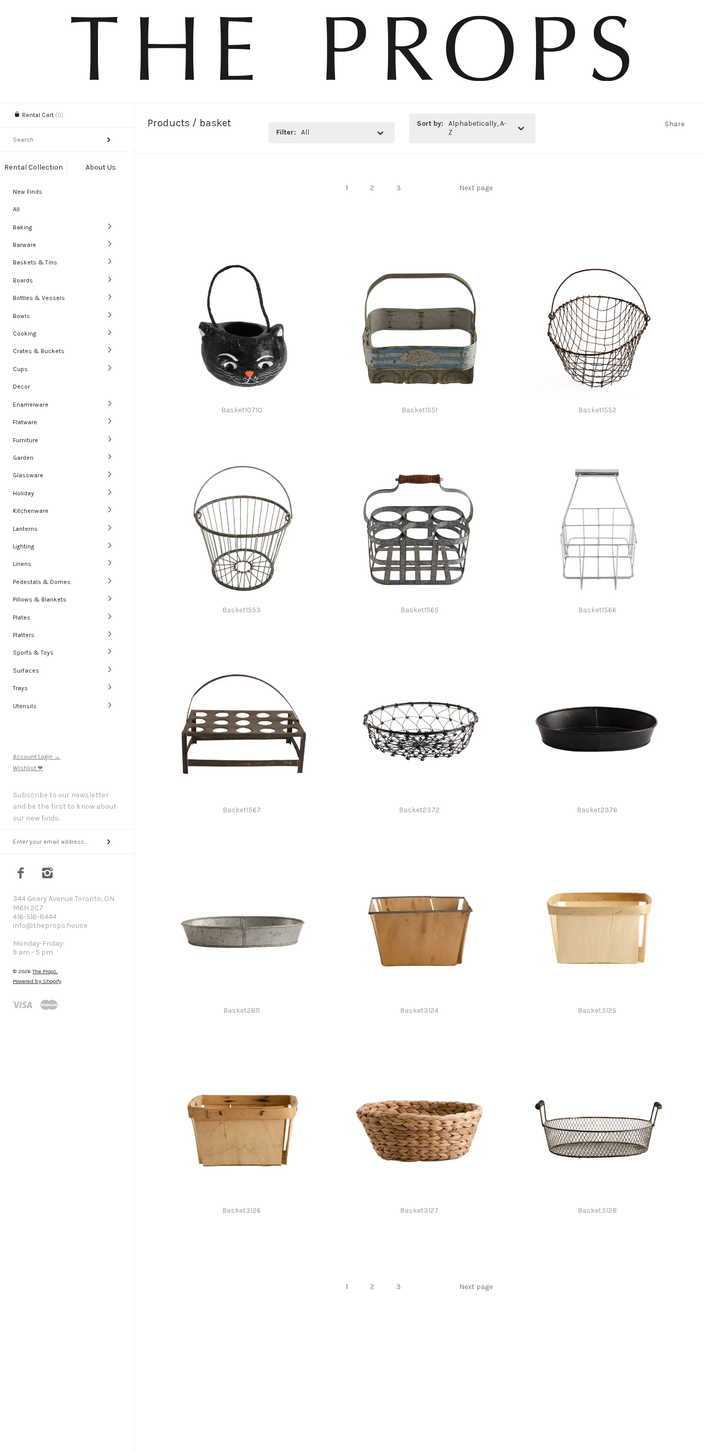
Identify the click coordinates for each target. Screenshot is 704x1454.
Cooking (24, 333)
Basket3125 (597, 1010)
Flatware (25, 422)
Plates (21, 617)
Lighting (23, 546)
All (16, 209)
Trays (20, 688)
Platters (24, 635)
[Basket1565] (419, 462)
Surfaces (26, 670)
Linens (22, 563)
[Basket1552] (597, 262)
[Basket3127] (419, 1063)
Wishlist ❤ (28, 768)
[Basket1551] (419, 262)
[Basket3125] (597, 863)
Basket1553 (241, 610)
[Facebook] (21, 874)
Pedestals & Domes (42, 582)
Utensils (25, 706)
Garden (23, 457)
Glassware (28, 475)
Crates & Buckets (38, 351)
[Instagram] (48, 874)
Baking (22, 227)
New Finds (27, 191)
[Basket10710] (241, 262)
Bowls (21, 316)
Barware (24, 244)
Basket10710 (241, 410)
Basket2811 (241, 1010)
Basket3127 (419, 1210)
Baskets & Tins (35, 262)
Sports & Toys (33, 652)
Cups (20, 369)
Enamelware (30, 404)
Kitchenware (30, 510)
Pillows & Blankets (39, 599)
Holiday (23, 493)
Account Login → (36, 756)
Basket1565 (419, 610)
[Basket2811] (241, 863)
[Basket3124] (419, 863)
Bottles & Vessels (39, 298)
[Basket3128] (597, 1063)
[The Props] (352, 83)
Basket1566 (597, 610)
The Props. (45, 971)
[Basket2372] (419, 662)
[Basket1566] (597, 462)
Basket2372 (419, 810)
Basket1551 (419, 410)
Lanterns (25, 528)
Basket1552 (597, 410)
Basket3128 (597, 1210)
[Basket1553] (241, 462)
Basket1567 (242, 810)
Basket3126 (241, 1210)
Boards (23, 280)
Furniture (25, 440)
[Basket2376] (597, 662)
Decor (21, 386)
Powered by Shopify (37, 981)
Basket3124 (419, 1010)
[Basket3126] (241, 1063)
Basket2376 (597, 810)
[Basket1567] (241, 662)
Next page (476, 187)
